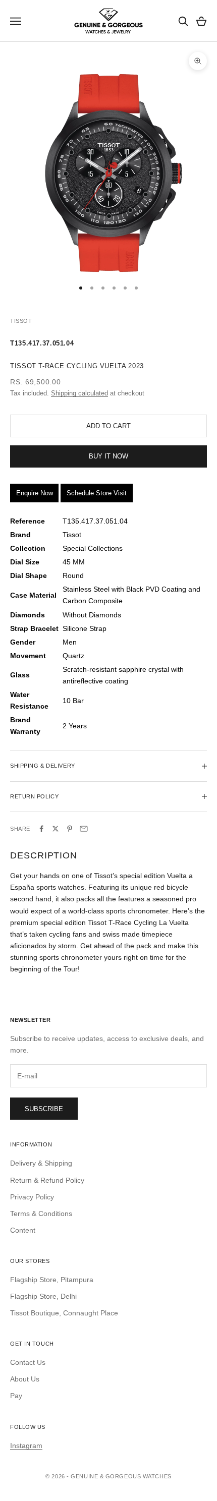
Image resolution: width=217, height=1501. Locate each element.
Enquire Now (34, 493)
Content (22, 1230)
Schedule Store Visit (97, 493)
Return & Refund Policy (47, 1180)
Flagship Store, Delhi (43, 1296)
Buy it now (108, 456)
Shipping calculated (79, 393)
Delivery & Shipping (41, 1163)
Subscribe (44, 1109)
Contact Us (27, 1362)
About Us (24, 1379)
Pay (16, 1396)
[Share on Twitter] (55, 829)
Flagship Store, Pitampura (51, 1280)
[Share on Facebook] (41, 829)
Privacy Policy (32, 1197)
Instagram (26, 1445)
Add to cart (108, 426)
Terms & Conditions (41, 1213)
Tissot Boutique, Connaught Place (64, 1313)
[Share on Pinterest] (70, 829)
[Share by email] (84, 829)
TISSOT (21, 321)
